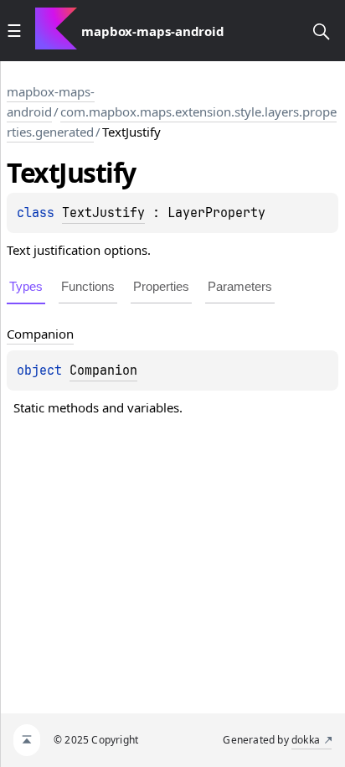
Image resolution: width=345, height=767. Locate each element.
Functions (88, 286)
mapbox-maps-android (51, 101)
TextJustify (103, 213)
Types (26, 286)
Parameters (240, 286)
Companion (103, 370)
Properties (161, 286)
